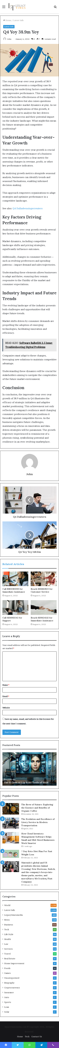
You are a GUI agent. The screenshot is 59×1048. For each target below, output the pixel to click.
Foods (7, 968)
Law (6, 944)
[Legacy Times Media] (17, 6)
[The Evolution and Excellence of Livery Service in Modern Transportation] (10, 823)
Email (5, 696)
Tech (6, 929)
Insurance (9, 992)
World (7, 905)
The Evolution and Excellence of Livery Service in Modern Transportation (38, 822)
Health (7, 939)
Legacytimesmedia (13, 915)
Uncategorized (11, 978)
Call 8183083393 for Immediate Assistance (13, 590)
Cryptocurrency (12, 987)
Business (8, 924)
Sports (7, 1002)
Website (6, 707)
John (9, 39)
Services (8, 949)
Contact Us (36, 1036)
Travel (7, 953)
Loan (6, 1007)
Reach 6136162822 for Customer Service (42, 590)
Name (5, 685)
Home (8, 20)
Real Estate (9, 958)
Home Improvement (14, 963)
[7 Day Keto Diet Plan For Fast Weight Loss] (10, 854)
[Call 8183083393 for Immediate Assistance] (15, 579)
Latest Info (18, 20)
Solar (6, 1012)
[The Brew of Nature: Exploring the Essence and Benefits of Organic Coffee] (10, 809)
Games (7, 973)
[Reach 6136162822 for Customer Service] (44, 579)
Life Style (8, 934)
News (7, 920)
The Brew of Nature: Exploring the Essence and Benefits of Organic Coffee (37, 807)
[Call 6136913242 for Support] (15, 607)
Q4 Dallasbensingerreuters (28, 208)
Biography (9, 983)
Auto (6, 997)
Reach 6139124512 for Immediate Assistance (42, 619)
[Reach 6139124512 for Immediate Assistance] (44, 607)
